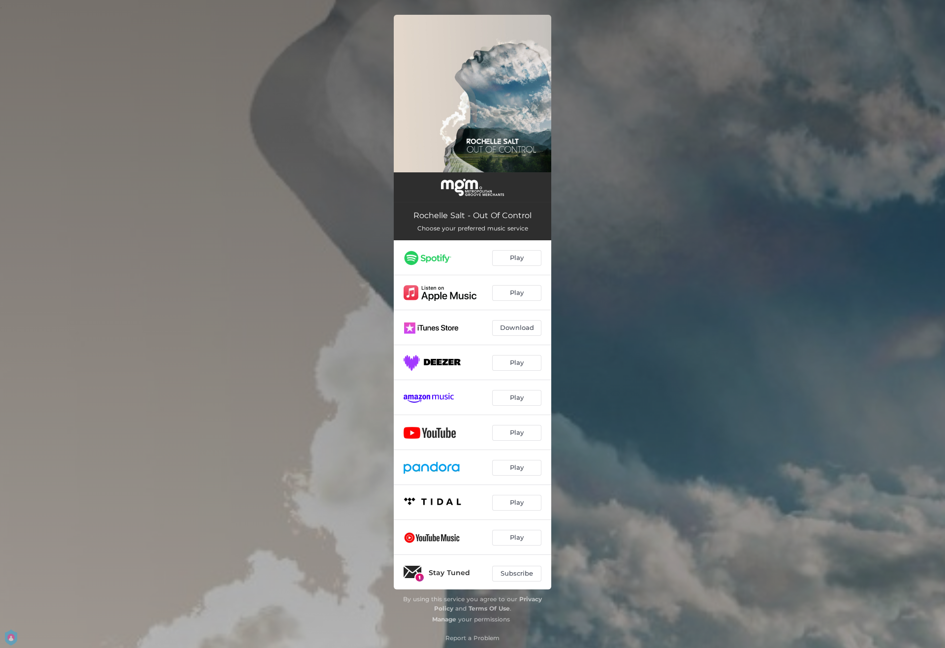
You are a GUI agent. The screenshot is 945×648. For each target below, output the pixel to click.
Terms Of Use (489, 608)
